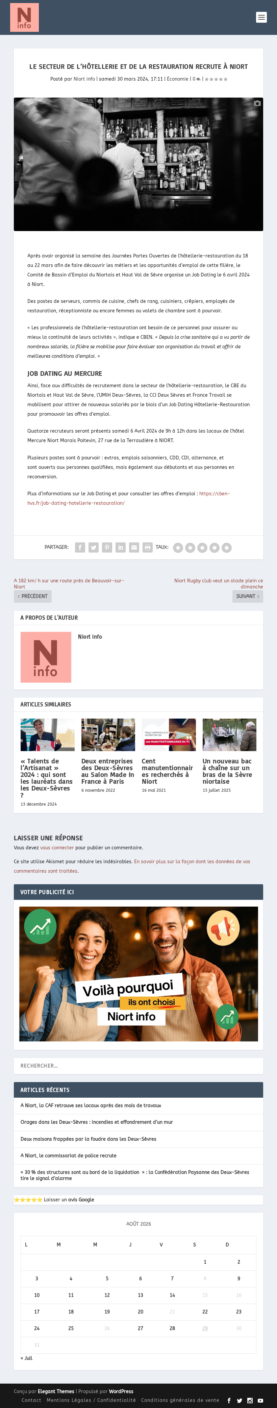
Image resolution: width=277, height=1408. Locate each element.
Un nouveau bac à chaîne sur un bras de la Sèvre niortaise (227, 771)
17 (37, 1312)
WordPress (121, 1391)
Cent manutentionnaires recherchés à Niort (167, 771)
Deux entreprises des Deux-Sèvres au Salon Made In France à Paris (107, 771)
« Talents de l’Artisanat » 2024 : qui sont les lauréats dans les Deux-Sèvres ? (47, 778)
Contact (32, 1400)
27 (140, 1328)
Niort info (84, 79)
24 (37, 1328)
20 (140, 1312)
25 (71, 1328)
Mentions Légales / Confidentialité (91, 1400)
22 (205, 1312)
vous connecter (57, 848)
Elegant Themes (56, 1391)
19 (107, 1312)
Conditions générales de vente (180, 1400)
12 (107, 1295)
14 (172, 1295)
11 (71, 1295)
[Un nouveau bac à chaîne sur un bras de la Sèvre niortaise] (230, 735)
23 (239, 1312)
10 (37, 1295)
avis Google (81, 1200)
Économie (177, 79)
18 (71, 1312)
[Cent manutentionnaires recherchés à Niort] (169, 735)
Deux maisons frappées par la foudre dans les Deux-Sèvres (88, 1139)
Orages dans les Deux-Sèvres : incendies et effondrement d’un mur (97, 1122)
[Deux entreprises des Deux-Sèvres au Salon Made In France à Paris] (108, 735)
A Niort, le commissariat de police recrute (69, 1156)
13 (140, 1295)
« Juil (26, 1358)
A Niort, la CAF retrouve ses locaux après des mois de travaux (91, 1106)
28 (172, 1328)
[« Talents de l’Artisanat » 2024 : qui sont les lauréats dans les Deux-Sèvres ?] (48, 735)
